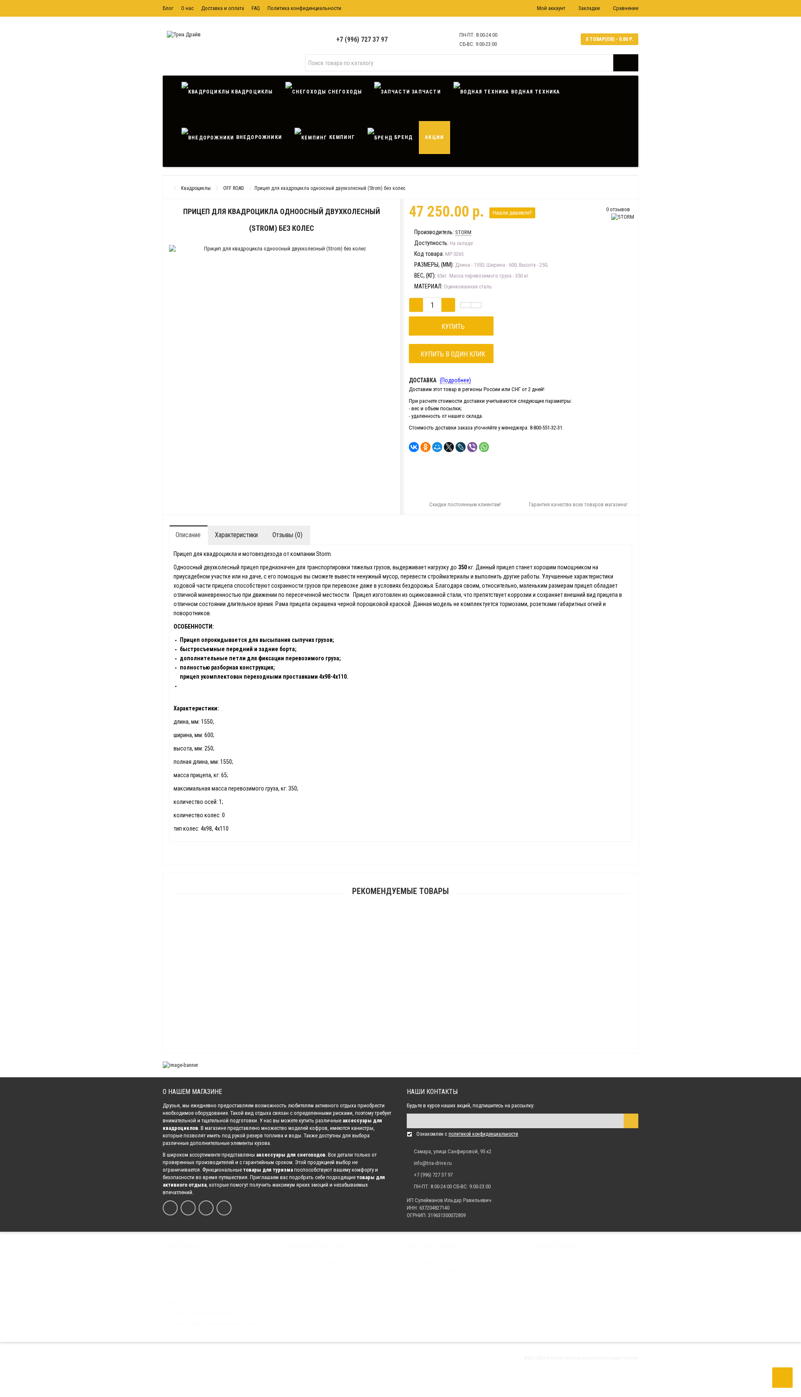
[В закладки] (465, 305)
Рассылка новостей (554, 1293)
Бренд (403, 137)
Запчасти (425, 92)
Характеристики (236, 535)
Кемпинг (341, 137)
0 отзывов (618, 209)
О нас (187, 8)
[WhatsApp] (484, 447)
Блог (168, 8)
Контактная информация (315, 1261)
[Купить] (380, 997)
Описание (188, 535)
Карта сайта (302, 1272)
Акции (434, 137)
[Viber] (472, 447)
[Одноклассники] (426, 447)
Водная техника (534, 92)
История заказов (551, 1272)
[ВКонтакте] (414, 447)
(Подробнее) (455, 380)
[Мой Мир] (437, 447)
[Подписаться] (631, 1121)
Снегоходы (344, 92)
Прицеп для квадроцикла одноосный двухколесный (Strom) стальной (400, 1008)
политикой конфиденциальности (483, 1134)
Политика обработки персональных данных (213, 1324)
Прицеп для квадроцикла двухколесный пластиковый (400, 1048)
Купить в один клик (451, 354)
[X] (449, 447)
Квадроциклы (250, 92)
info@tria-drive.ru (433, 1163)
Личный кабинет (550, 1261)
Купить (451, 327)
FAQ (256, 8)
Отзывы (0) (287, 535)
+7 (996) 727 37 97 (362, 39)
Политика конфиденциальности (304, 8)
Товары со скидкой (431, 1282)
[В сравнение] (476, 305)
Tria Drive (629, 1358)
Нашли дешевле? (512, 213)
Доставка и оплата (222, 8)
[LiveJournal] (461, 447)
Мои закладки (548, 1282)
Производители (427, 1261)
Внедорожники (258, 137)
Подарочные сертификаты (439, 1272)
